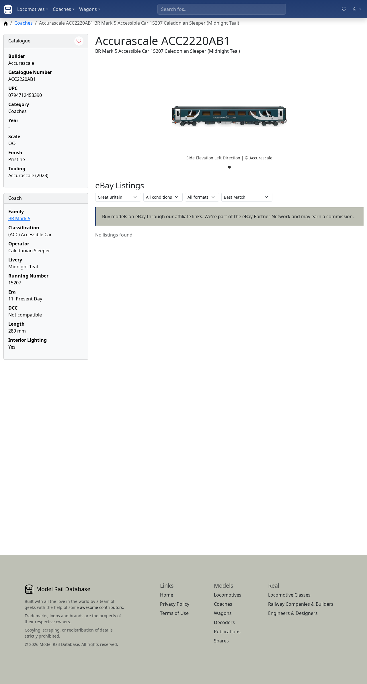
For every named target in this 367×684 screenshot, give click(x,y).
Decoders (224, 622)
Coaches (62, 9)
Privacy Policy (174, 604)
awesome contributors (101, 607)
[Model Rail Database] (8, 9)
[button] (229, 116)
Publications (227, 631)
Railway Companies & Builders (300, 604)
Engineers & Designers (293, 613)
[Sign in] (357, 9)
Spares (221, 641)
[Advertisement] (45, 450)
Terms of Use (174, 613)
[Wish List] (344, 9)
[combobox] (221, 9)
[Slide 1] (229, 167)
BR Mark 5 (19, 218)
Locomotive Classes (289, 595)
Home (166, 595)
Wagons (88, 9)
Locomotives (31, 9)
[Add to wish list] (78, 41)
